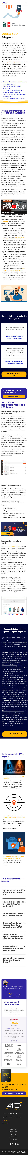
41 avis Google (17, 994)
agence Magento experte (15, 62)
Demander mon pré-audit (14, 396)
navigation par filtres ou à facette (11, 546)
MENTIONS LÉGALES (13, 1152)
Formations (13, 1131)
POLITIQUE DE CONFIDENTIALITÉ (21, 1152)
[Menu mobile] (26, 2)
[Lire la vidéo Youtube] (14, 207)
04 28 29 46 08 (6, 1120)
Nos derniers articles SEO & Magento (14, 98)
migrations (5, 686)
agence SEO (4, 221)
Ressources (13, 1137)
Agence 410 (5, 1123)
